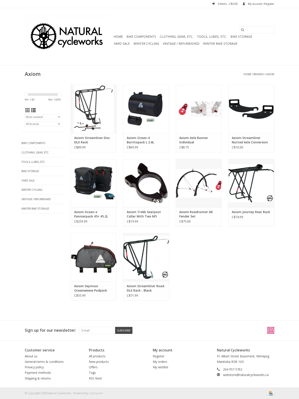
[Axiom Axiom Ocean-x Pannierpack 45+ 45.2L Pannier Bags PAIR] (94, 183)
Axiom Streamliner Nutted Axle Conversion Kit (250, 140)
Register (158, 356)
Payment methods (38, 372)
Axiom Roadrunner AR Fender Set (196, 214)
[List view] (33, 110)
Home (118, 36)
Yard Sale (122, 43)
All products (97, 356)
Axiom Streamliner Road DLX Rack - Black (145, 288)
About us (31, 356)
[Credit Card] (269, 393)
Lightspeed (96, 393)
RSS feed (95, 378)
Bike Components (141, 36)
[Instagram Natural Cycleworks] (270, 330)
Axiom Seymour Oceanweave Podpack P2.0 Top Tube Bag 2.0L (92, 288)
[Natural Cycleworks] (68, 37)
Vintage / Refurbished (181, 43)
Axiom (270, 74)
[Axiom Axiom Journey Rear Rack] (251, 183)
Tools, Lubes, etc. (212, 36)
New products (99, 362)
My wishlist (160, 367)
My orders (160, 362)
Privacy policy (34, 367)
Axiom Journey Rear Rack (251, 212)
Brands (258, 74)
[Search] (242, 29)
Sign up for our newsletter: (50, 330)
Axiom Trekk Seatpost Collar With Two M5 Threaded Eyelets (144, 214)
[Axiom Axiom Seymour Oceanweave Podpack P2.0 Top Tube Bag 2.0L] (94, 257)
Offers (93, 367)
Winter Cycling (146, 43)
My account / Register (260, 4)
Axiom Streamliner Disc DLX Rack (92, 140)
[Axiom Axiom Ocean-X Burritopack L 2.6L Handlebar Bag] (146, 109)
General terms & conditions (44, 362)
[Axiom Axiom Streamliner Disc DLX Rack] (94, 109)
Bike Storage (241, 36)
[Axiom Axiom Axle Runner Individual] (199, 109)
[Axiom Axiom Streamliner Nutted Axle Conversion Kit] (251, 109)
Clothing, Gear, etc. (176, 36)
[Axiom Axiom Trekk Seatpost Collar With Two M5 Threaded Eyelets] (146, 183)
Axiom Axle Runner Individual (193, 140)
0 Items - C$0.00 (227, 4)
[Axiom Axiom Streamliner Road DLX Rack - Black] (146, 257)
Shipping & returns (38, 378)
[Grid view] (27, 110)
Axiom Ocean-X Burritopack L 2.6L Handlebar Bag (140, 140)
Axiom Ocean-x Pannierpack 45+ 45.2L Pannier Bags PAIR (91, 214)
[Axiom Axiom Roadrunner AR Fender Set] (199, 183)
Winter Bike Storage (220, 43)
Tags (92, 372)
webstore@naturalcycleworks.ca (246, 375)
